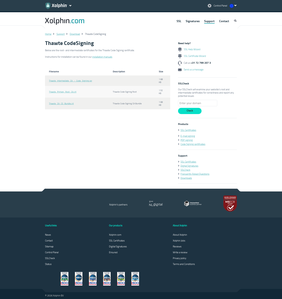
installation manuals (102, 56)
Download (75, 34)
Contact (224, 21)
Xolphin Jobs (179, 240)
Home (48, 34)
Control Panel (52, 252)
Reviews (177, 246)
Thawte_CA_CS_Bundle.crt (61, 103)
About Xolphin (180, 234)
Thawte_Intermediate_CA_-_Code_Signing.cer (70, 80)
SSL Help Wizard (191, 49)
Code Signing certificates (192, 144)
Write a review (180, 252)
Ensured (113, 252)
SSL (179, 21)
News (48, 234)
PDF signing (186, 140)
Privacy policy (179, 258)
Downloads (186, 178)
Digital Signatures (189, 165)
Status (48, 264)
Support (209, 21)
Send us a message (193, 69)
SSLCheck (185, 169)
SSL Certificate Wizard (194, 56)
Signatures (193, 21)
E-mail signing (187, 136)
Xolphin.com (115, 234)
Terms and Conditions (184, 264)
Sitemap (49, 246)
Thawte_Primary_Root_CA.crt (62, 91)
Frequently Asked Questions (194, 173)
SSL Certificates (188, 130)
